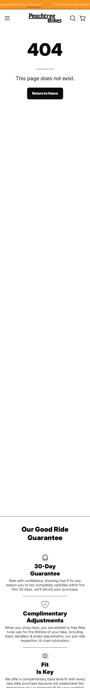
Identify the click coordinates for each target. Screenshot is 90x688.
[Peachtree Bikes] (45, 18)
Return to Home (45, 93)
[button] (72, 18)
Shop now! (33, 4)
